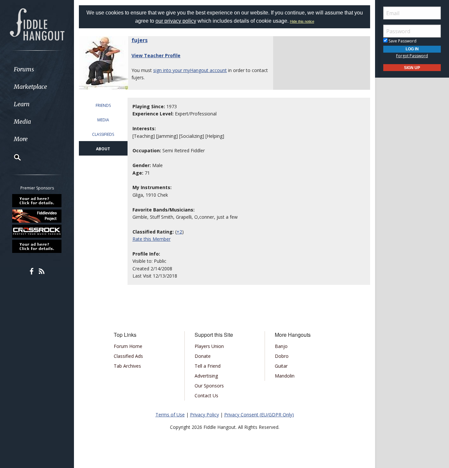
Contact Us (206, 395)
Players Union (209, 346)
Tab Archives (127, 366)
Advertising (206, 376)
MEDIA (103, 120)
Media (22, 121)
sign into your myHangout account (190, 70)
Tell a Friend (208, 366)
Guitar (281, 366)
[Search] (13, 157)
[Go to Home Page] (37, 23)
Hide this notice (302, 21)
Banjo (281, 346)
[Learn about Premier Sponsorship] (37, 200)
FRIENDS (103, 105)
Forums (24, 69)
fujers (139, 40)
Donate (203, 356)
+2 (179, 232)
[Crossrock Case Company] (37, 231)
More (21, 139)
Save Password (402, 41)
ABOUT (103, 149)
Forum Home (128, 346)
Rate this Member (151, 239)
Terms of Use (170, 414)
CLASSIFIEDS (103, 134)
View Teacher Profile (155, 55)
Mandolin (285, 376)
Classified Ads (128, 356)
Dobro (282, 356)
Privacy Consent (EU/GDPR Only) (259, 414)
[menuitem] (37, 69)
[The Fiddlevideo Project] (37, 215)
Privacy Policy (204, 414)
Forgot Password (412, 56)
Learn (22, 104)
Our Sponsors (209, 385)
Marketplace (30, 86)
